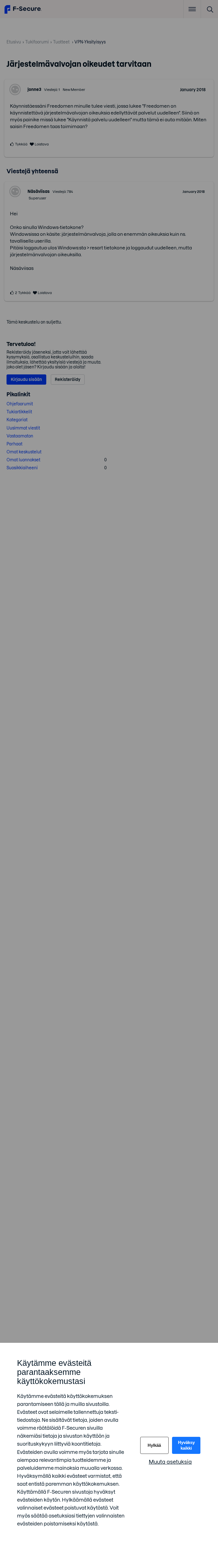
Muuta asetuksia (170, 1462)
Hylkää (154, 1445)
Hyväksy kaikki (186, 1445)
